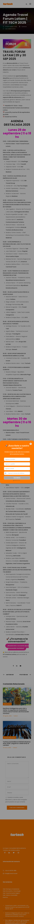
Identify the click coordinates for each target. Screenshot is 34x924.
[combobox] (6, 473)
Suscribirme (17, 478)
